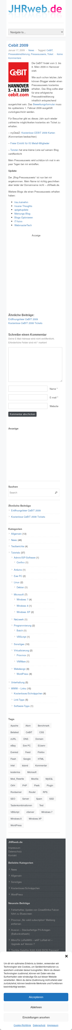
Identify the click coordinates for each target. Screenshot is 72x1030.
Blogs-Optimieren (23, 217)
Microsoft (19, 594)
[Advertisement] (36, 273)
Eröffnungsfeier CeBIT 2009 (23, 319)
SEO (13, 798)
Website (54, 406)
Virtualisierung (21, 650)
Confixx (21, 562)
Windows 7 (22, 599)
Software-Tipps (22, 706)
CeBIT (50, 50)
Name (53, 388)
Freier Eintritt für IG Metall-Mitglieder (29, 143)
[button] (66, 956)
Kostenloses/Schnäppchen (28, 693)
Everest (14, 752)
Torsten (14, 150)
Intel (13, 765)
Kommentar (41, 765)
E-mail (53, 397)
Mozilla (34, 778)
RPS (45, 792)
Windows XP (23, 612)
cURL (13, 738)
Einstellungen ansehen (36, 1017)
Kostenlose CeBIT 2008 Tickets (25, 323)
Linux (17, 582)
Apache (14, 725)
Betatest (15, 732)
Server (25, 798)
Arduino (18, 569)
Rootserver (16, 792)
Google (27, 758)
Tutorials (15, 552)
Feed (27, 752)
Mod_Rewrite (17, 778)
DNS (25, 738)
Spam (39, 798)
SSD (51, 798)
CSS (41, 732)
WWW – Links (18, 688)
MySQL (49, 778)
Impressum (52, 1025)
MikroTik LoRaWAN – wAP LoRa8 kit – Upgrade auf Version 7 (31, 942)
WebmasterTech (23, 225)
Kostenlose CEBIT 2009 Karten (38, 132)
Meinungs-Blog (22, 213)
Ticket (50, 54)
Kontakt (12, 855)
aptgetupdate (21, 209)
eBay (13, 745)
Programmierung (22, 625)
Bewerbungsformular (44, 104)
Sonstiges (19, 644)
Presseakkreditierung (19, 54)
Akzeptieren (36, 997)
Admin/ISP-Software (24, 557)
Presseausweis (38, 54)
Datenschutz (39, 1025)
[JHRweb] (36, 18)
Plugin (50, 785)
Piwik (37, 785)
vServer (30, 811)
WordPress (22, 674)
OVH (13, 785)
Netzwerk (19, 619)
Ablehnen (36, 1007)
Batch (20, 630)
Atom (28, 725)
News (31, 50)
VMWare (21, 661)
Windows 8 (22, 605)
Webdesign (20, 669)
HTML (41, 758)
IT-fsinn (18, 221)
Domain (39, 738)
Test (41, 805)
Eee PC (18, 576)
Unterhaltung (18, 682)
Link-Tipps (19, 699)
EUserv (41, 745)
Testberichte (17, 546)
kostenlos (15, 772)
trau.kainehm (21, 202)
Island (25, 765)
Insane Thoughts (23, 206)
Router (32, 792)
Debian (20, 587)
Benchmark (43, 725)
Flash (13, 758)
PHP (24, 785)
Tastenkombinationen (21, 805)
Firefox (41, 752)
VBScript (21, 636)
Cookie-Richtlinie (22, 1025)
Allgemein (16, 533)
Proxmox (21, 655)
